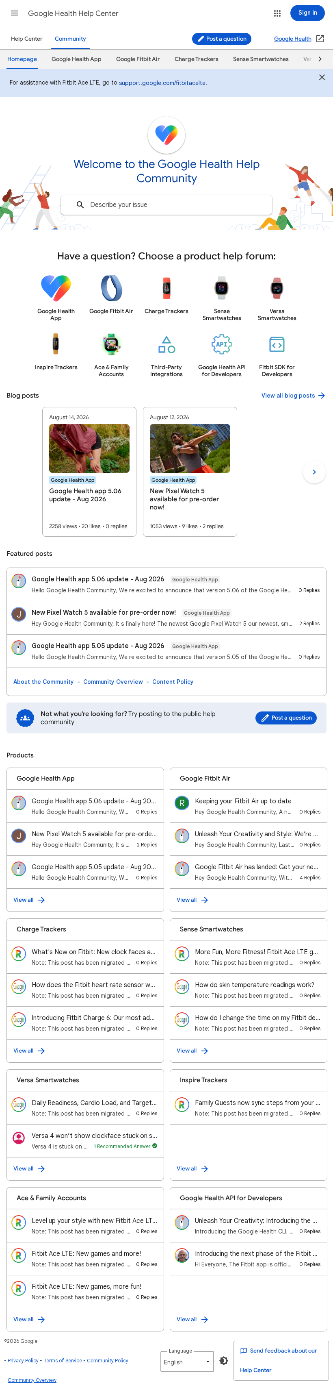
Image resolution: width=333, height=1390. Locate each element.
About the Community (43, 681)
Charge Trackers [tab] (196, 59)
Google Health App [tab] (77, 59)
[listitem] (89, 472)
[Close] (322, 78)
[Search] (80, 205)
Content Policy (173, 681)
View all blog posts (288, 395)
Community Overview (113, 681)
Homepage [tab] (22, 59)
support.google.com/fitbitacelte (162, 83)
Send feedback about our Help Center (278, 1360)
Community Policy (107, 1360)
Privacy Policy (23, 1360)
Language (180, 1351)
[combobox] (166, 205)
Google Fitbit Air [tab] (138, 59)
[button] (14, 13)
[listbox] (187, 1361)
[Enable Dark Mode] (224, 1360)
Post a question (226, 38)
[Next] (316, 59)
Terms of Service (62, 1360)
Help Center (27, 38)
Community (70, 38)
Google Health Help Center (73, 13)
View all (23, 899)
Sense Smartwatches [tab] (261, 59)
